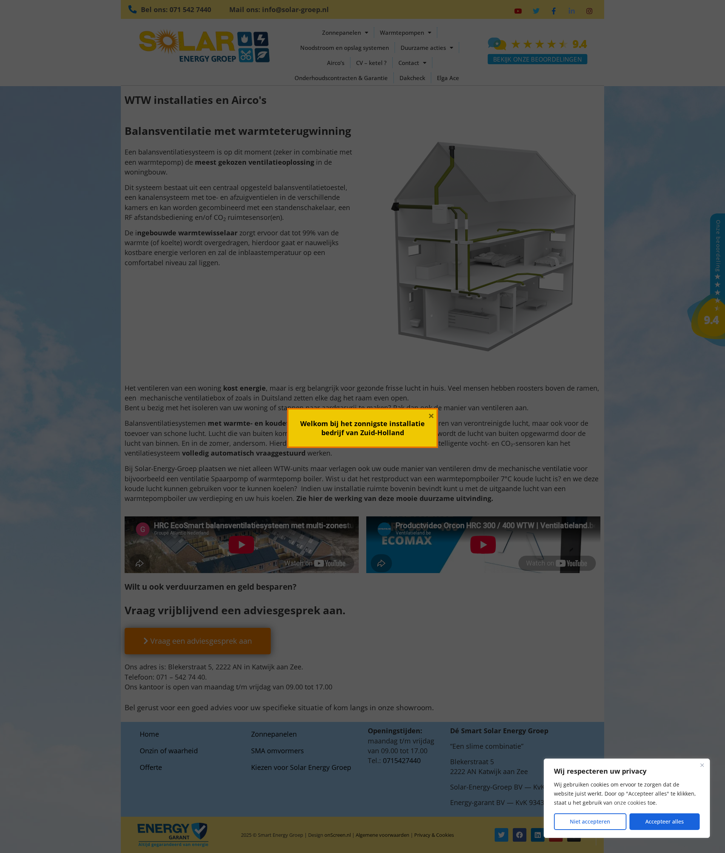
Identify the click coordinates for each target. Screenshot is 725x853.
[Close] (701, 765)
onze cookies (630, 802)
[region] (627, 798)
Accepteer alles (664, 821)
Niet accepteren (590, 821)
